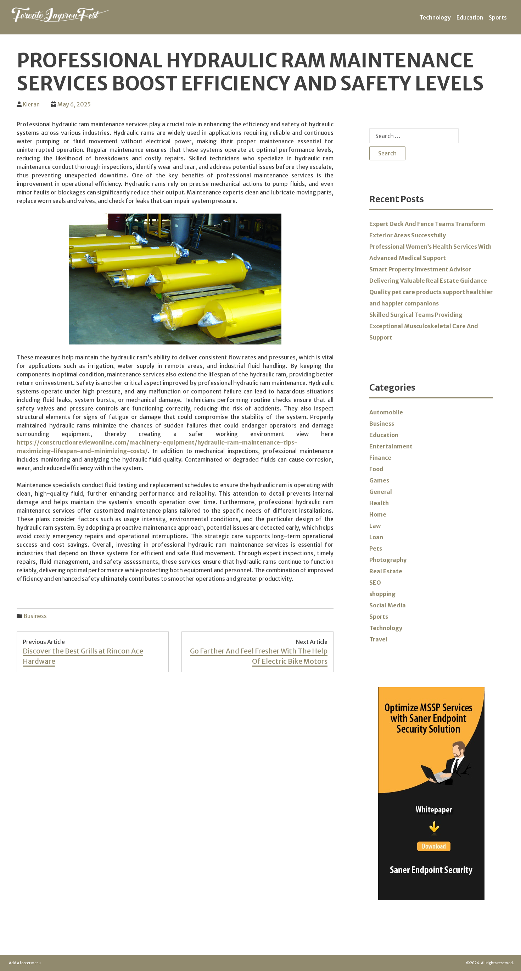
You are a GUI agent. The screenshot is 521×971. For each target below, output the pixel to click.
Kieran (31, 104)
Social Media (387, 605)
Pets (375, 548)
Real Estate (385, 571)
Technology (435, 17)
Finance (380, 457)
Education (469, 17)
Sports (498, 17)
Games (379, 480)
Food (376, 469)
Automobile (386, 412)
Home (377, 514)
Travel (378, 639)
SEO (375, 582)
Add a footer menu (25, 963)
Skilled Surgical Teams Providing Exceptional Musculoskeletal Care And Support (423, 326)
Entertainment (391, 446)
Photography (388, 559)
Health (379, 503)
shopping (382, 593)
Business (35, 615)
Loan (376, 537)
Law (375, 525)
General (380, 491)
